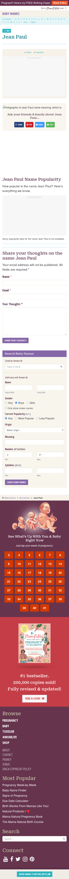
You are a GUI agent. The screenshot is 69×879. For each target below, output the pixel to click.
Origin (8, 424)
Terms (6, 764)
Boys (21, 403)
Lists (25, 22)
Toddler (8, 731)
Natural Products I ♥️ (16, 811)
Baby (5, 726)
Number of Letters (15, 449)
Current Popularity (18, 414)
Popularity (40, 52)
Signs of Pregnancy (14, 795)
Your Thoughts (12, 304)
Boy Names (25, 497)
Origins (33, 22)
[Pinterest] (32, 860)
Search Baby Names (16, 482)
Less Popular (46, 418)
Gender (9, 398)
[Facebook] (11, 860)
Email (5, 290)
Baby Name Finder (14, 790)
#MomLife (9, 737)
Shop (5, 742)
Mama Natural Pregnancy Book (22, 816)
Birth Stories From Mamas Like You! (25, 806)
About (6, 750)
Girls (32, 403)
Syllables (13, 465)
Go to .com (53, 8)
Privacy (6, 759)
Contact (7, 754)
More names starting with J (33, 874)
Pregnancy (10, 720)
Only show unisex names (20, 408)
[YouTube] (5, 860)
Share (28, 52)
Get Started (6, 19)
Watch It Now (59, 2)
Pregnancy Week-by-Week (19, 785)
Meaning (9, 437)
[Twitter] (18, 860)
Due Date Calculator (15, 801)
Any (10, 403)
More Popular (26, 418)
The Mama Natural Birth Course (22, 822)
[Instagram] (25, 860)
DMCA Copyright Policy (16, 769)
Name (5, 277)
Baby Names (10, 13)
